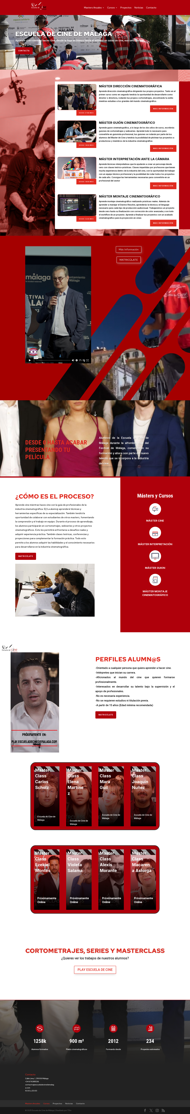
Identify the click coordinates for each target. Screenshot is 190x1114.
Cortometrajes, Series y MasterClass (95, 951)
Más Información (129, 249)
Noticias (138, 7)
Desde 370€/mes (86, 113)
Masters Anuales (93, 7)
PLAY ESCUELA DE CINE (95, 970)
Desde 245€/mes (86, 219)
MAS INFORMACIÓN (163, 108)
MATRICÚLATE (128, 259)
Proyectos (125, 7)
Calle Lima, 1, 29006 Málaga (36, 1078)
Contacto (151, 7)
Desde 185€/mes (86, 145)
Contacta (24, 51)
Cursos (111, 7)
